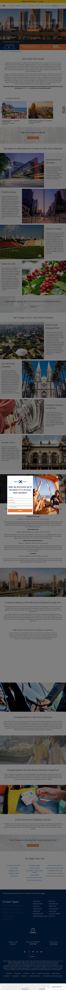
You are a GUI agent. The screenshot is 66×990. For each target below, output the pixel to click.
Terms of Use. (41, 989)
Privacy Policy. (14, 507)
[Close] (64, 986)
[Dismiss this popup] (57, 477)
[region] (33, 986)
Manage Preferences (57, 986)
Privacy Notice (25, 989)
